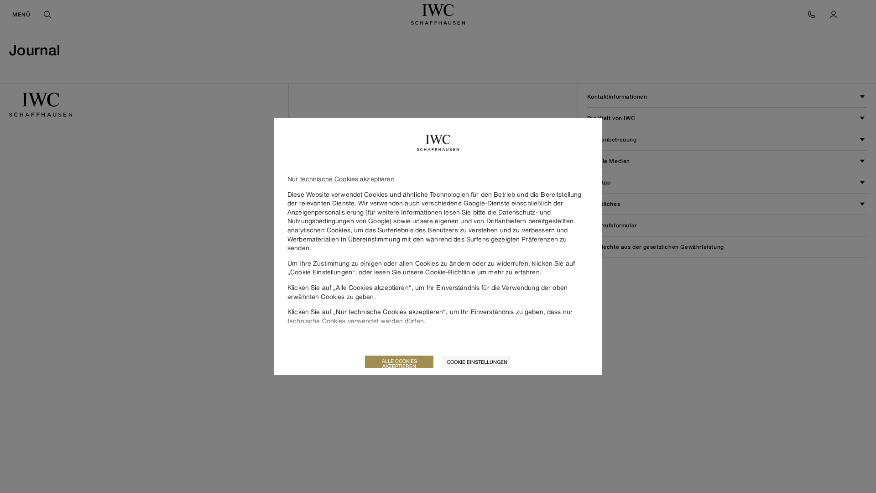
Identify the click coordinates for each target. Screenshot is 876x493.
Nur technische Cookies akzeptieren (341, 179)
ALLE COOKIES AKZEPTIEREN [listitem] (399, 363)
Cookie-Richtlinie (450, 272)
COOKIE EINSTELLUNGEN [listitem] (477, 362)
